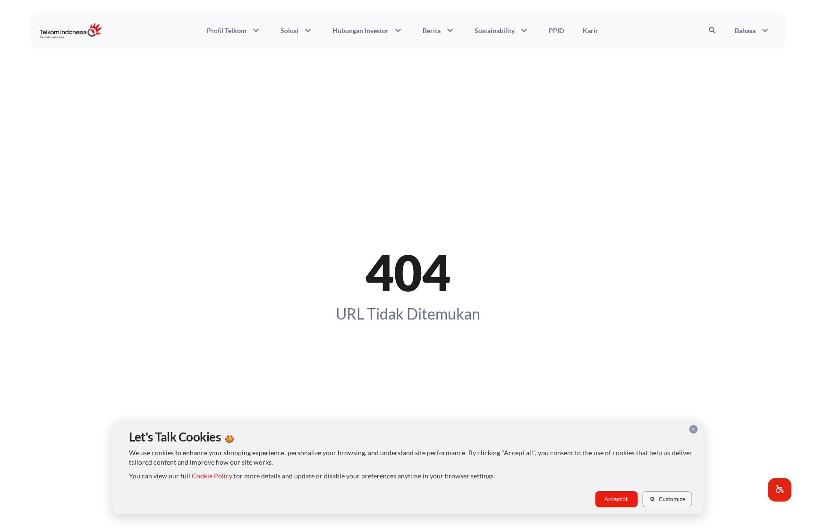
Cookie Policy (212, 476)
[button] (779, 490)
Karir (590, 30)
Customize (667, 498)
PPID (556, 30)
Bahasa (753, 30)
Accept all (616, 498)
